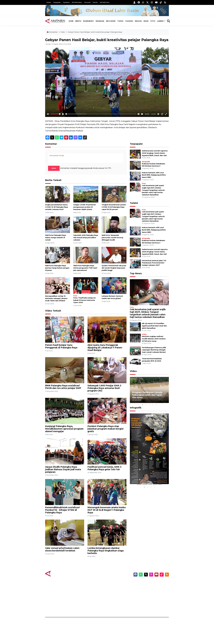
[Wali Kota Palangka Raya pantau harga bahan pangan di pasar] (57, 255)
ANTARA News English (149, 582)
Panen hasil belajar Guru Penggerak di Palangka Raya (61, 346)
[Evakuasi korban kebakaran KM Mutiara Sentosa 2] (135, 165)
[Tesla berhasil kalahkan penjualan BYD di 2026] (135, 362)
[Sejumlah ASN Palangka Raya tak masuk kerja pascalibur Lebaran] (85, 224)
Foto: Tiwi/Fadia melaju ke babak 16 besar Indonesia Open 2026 (84, 300)
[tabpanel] (149, 390)
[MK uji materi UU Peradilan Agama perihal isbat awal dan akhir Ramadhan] (135, 327)
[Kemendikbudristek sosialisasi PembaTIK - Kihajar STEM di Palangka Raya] (64, 492)
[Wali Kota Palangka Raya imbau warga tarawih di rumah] (57, 224)
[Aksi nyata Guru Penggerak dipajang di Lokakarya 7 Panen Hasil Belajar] (107, 329)
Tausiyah (129, 21)
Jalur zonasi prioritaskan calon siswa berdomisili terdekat (62, 549)
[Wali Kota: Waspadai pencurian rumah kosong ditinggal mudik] (114, 224)
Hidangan (100, 21)
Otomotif (87, 2)
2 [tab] (146, 405)
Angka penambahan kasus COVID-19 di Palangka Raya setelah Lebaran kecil (56, 207)
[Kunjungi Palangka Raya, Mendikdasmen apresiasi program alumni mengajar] (64, 411)
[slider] (55, 114)
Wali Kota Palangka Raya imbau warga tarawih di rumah (55, 237)
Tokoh (120, 21)
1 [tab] (143, 405)
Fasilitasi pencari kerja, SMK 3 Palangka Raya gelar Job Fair (104, 468)
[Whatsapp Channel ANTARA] (143, 2)
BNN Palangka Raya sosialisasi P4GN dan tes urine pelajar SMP (63, 386)
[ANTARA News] (55, 21)
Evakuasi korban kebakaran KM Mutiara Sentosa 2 (147, 478)
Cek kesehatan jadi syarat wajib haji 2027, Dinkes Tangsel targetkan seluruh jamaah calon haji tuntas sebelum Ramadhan (153, 190)
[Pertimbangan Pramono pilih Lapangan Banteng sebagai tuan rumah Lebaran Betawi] (135, 351)
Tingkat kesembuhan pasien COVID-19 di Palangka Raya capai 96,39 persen (114, 207)
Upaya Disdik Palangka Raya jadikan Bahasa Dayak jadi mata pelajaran (63, 469)
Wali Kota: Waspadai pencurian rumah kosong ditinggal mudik (112, 237)
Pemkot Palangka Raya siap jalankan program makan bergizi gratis (105, 429)
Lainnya (160, 21)
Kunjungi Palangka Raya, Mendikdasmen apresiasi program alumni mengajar (64, 429)
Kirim (54, 168)
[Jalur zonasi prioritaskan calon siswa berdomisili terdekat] (64, 532)
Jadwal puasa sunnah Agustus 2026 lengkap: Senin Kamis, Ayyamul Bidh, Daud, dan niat (155, 153)
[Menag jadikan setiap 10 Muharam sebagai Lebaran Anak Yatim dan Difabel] (57, 285)
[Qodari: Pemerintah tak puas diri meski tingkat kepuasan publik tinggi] (114, 255)
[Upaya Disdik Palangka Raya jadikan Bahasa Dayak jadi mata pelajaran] (64, 451)
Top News (66, 2)
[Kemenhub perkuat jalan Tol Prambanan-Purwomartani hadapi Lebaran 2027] (135, 264)
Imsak (146, 21)
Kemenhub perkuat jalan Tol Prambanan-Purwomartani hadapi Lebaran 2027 (154, 263)
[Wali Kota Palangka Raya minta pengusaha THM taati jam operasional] (85, 255)
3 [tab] (149, 405)
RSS (142, 609)
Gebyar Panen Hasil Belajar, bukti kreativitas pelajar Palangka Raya (95, 32)
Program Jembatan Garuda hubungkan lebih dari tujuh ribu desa (147, 395)
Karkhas (112, 582)
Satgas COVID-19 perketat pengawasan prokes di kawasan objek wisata (84, 207)
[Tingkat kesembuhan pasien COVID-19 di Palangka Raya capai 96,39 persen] (114, 194)
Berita (78, 21)
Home (71, 21)
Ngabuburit (88, 21)
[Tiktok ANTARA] (161, 2)
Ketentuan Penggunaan (150, 590)
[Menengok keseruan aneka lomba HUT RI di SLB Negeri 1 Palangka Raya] (107, 492)
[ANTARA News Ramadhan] (57, 573)
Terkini (48, 2)
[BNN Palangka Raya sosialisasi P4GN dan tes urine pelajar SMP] (64, 370)
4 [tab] (153, 405)
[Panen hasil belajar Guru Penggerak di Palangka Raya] (64, 329)
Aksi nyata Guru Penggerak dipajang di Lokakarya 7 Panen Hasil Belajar (104, 347)
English (138, 21)
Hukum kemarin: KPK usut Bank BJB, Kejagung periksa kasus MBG (154, 175)
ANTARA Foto (104, 2)
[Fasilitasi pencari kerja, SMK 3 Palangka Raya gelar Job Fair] (107, 451)
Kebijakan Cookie (147, 598)
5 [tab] (156, 405)
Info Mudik (111, 21)
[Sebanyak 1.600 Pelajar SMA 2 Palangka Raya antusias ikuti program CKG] (107, 370)
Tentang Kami (146, 602)
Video (63, 32)
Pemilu (95, 2)
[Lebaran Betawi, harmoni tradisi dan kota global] (114, 285)
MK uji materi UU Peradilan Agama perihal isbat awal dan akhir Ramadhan (154, 325)
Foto (152, 21)
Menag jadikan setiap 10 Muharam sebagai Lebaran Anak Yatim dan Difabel (56, 298)
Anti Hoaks (113, 586)
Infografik (146, 162)
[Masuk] (134, 2)
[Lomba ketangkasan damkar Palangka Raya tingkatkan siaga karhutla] (107, 532)
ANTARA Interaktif (116, 590)
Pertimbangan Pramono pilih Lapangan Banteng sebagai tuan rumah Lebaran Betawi (154, 350)
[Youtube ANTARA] (156, 2)
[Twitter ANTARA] (147, 2)
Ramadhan (53, 32)
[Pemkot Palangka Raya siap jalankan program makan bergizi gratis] (107, 411)
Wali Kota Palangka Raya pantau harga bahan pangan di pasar (57, 268)
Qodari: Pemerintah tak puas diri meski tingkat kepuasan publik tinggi (114, 268)
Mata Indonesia (115, 594)
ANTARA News (77, 2)
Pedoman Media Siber (149, 605)
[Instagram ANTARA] (152, 2)
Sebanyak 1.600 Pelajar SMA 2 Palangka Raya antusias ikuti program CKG (104, 388)
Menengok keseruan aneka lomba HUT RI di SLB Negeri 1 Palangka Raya (106, 510)
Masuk (143, 586)
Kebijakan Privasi (147, 594)
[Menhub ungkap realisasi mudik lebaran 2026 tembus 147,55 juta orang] (135, 338)
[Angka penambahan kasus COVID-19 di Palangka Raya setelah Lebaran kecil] (57, 194)
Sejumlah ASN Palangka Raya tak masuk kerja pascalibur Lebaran (85, 237)
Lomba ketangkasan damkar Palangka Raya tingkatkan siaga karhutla (105, 551)
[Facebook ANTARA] (139, 2)
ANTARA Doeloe (116, 598)
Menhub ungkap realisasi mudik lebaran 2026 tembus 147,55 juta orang (154, 338)
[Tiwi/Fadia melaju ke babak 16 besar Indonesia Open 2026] (85, 285)
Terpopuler (57, 2)
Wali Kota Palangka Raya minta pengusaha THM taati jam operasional (85, 268)
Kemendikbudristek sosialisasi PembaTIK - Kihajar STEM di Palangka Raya (62, 510)
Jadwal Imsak (82, 609)
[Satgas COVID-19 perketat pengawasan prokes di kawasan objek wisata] (85, 194)
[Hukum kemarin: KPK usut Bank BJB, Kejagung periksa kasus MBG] (135, 176)
